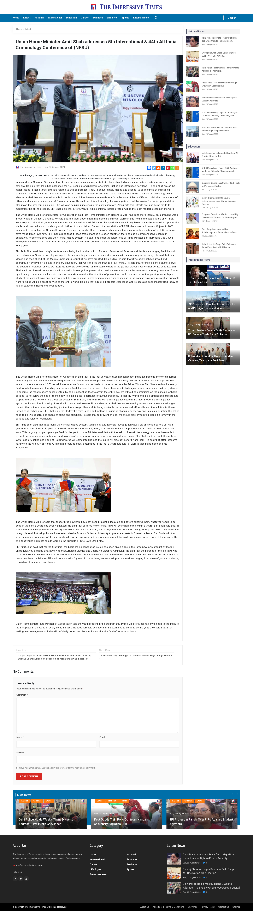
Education (71, 18)
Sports (125, 18)
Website (20, 752)
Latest (26, 18)
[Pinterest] (168, 168)
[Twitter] (154, 168)
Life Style (112, 18)
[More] (177, 168)
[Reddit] (158, 168)
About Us (144, 907)
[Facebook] (149, 168)
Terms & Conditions (174, 907)
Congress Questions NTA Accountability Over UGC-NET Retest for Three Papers (220, 216)
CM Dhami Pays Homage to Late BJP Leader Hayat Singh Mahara (136, 655)
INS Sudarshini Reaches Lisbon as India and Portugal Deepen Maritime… (219, 129)
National (39, 18)
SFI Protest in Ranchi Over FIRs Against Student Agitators (219, 99)
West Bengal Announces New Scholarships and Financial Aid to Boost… (220, 231)
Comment (22, 695)
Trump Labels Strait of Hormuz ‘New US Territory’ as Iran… (211, 280)
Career (85, 18)
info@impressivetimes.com (29, 865)
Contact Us (223, 907)
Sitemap (236, 907)
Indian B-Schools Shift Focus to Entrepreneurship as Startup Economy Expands (219, 201)
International (55, 18)
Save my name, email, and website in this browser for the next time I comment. (57, 768)
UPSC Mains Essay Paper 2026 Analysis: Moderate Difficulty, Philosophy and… (220, 114)
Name (20, 737)
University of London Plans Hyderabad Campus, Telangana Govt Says (211, 358)
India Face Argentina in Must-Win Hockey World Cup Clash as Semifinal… (200, 821)
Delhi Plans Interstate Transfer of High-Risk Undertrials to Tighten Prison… (219, 39)
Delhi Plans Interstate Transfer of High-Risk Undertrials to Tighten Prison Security (208, 856)
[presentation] (233, 794)
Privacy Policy (208, 907)
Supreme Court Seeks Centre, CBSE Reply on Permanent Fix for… (221, 185)
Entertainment (141, 18)
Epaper (232, 18)
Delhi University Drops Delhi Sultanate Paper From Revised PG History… (219, 246)
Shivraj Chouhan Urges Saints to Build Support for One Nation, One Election (210, 871)
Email (102, 737)
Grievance (192, 907)
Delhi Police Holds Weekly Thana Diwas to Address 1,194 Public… (220, 69)
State (49, 801)
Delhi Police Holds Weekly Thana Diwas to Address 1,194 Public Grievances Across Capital (211, 885)
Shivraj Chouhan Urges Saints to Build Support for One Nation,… (219, 54)
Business (98, 18)
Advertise (157, 907)
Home (16, 18)
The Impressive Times (30, 167)
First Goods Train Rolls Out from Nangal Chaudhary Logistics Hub (219, 84)
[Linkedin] (163, 168)
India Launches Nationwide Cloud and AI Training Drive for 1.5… (220, 155)
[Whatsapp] (172, 168)
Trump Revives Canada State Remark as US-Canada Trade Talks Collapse (212, 332)
